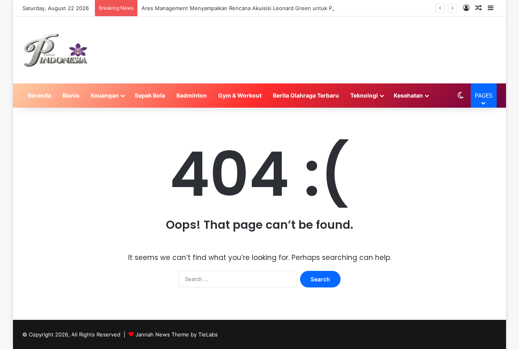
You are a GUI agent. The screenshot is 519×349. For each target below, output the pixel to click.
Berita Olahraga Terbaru (306, 95)
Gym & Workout (240, 95)
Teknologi (364, 95)
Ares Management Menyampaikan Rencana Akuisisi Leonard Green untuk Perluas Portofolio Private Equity (276, 8)
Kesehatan (408, 95)
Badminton (191, 95)
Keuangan (105, 95)
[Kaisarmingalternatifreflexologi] (55, 50)
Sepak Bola (150, 95)
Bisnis (70, 95)
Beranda (39, 95)
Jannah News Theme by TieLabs (176, 334)
